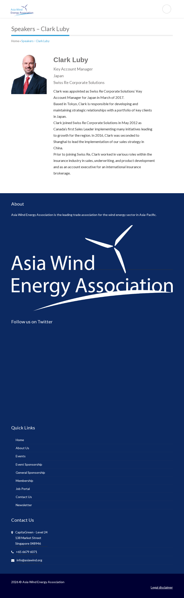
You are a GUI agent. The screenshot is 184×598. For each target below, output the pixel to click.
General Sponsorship (30, 472)
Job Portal (23, 489)
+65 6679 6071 (26, 552)
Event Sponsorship (29, 464)
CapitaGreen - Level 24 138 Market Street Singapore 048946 (31, 537)
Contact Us (24, 497)
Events (21, 456)
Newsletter (24, 505)
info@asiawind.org (29, 560)
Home (15, 41)
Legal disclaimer (162, 587)
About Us (22, 448)
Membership (24, 480)
